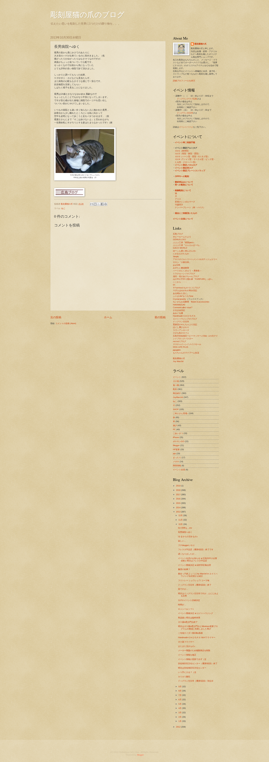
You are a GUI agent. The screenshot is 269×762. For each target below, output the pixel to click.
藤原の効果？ (184, 569)
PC (174, 429)
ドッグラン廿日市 (185, 113)
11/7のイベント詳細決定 (189, 600)
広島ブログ (178, 234)
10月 (180, 524)
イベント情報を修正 (187, 655)
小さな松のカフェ (181, 333)
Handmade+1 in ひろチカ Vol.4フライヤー (196, 637)
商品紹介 (177, 393)
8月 (180, 691)
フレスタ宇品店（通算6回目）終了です (195, 549)
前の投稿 (160, 317)
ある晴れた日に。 (181, 293)
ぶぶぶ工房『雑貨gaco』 (184, 242)
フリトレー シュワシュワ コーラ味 (193, 580)
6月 (180, 699)
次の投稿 (55, 317)
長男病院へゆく (185, 532)
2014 (178, 507)
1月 (180, 721)
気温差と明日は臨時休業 (189, 618)
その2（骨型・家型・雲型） (187, 153)
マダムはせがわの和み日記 (185, 290)
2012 (178, 727)
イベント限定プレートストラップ (190, 170)
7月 (180, 695)
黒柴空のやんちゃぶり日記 (185, 324)
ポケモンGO (178, 441)
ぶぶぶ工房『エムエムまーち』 (187, 245)
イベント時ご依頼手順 (185, 142)
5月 (180, 704)
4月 (180, 708)
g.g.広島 (176, 265)
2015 (178, 503)
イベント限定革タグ (184, 168)
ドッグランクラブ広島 (187, 99)
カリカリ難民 (184, 677)
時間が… (182, 605)
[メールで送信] (92, 204)
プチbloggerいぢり (186, 545)
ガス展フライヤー (186, 642)
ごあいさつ (178, 433)
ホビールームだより (182, 237)
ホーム (108, 317)
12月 (180, 515)
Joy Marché (178, 361)
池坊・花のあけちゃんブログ (186, 276)
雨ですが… (183, 589)
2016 (178, 499)
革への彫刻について (184, 185)
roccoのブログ (179, 341)
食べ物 (176, 385)
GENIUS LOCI (179, 239)
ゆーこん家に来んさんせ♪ (184, 251)
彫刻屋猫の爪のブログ (87, 14)
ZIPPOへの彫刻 (182, 176)
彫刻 (175, 389)
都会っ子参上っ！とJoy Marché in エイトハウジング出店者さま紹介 (197, 575)
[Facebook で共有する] (102, 204)
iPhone (176, 437)
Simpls (176, 256)
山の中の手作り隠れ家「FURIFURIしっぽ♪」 (193, 279)
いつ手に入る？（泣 (187, 672)
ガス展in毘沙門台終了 (188, 622)
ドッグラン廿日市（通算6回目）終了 (194, 585)
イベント (177, 377)
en (174, 285)
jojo (174, 453)
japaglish (177, 350)
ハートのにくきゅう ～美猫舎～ (187, 271)
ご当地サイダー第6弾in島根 (190, 633)
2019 (178, 486)
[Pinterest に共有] (105, 204)
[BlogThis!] (95, 204)
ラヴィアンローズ (181, 330)
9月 (180, 686)
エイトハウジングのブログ (185, 319)
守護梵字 (179, 205)
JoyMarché (178, 397)
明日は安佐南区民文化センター (192, 668)
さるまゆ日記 (179, 310)
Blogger (176, 445)
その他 (176, 381)
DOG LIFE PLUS (180, 347)
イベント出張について (183, 219)
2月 (180, 717)
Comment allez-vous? (182, 307)
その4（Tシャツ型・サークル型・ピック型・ (195, 159)
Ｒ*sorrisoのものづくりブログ (186, 288)
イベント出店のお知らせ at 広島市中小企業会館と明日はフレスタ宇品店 (197, 559)
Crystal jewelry (179, 299)
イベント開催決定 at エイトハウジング (195, 613)
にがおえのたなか (181, 253)
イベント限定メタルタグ (186, 165)
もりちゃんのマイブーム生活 (186, 353)
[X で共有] (98, 204)
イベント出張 (179, 469)
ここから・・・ (180, 282)
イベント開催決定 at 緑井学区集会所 (194, 565)
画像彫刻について (183, 190)
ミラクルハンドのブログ (184, 273)
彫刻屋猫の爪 (67, 204)
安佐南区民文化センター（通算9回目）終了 (197, 663)
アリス (178, 199)
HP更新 (176, 449)
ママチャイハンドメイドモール (187, 344)
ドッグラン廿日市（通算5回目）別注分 (195, 681)
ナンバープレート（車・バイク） (190, 207)
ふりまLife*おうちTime (183, 296)
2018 (178, 490)
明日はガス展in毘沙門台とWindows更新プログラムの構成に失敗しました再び (198, 627)
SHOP (176, 409)
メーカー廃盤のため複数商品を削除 (194, 650)
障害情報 (177, 465)
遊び (175, 425)
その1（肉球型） (182, 151)
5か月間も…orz (185, 528)
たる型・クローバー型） (186, 162)
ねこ (63, 208)
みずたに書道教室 (181, 268)
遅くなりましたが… (187, 554)
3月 (180, 712)
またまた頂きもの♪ (186, 646)
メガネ (176, 461)
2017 (178, 494)
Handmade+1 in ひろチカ (184, 316)
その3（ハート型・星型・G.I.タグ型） (192, 156)
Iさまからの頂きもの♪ (188, 536)
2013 (178, 512)
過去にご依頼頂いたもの (186, 213)
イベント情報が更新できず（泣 (192, 659)
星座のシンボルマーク (185, 202)
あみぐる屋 (178, 313)
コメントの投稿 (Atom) (65, 323)
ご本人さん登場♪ (180, 413)
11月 (180, 520)
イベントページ (186, 127)
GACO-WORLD (180, 248)
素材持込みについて (184, 182)
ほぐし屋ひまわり (181, 327)
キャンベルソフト (186, 609)
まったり (177, 457)
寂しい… (182, 541)
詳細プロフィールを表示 (184, 81)
